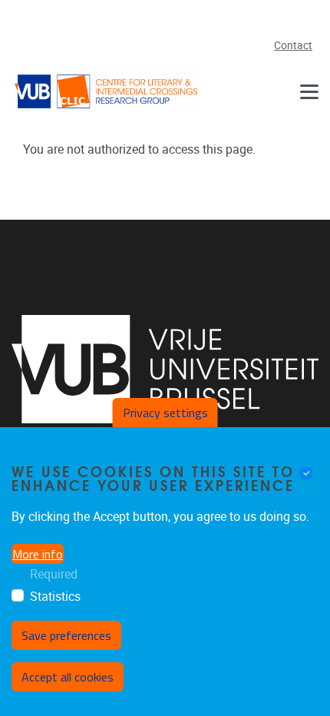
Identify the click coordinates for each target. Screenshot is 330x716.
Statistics (55, 596)
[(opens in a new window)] (165, 369)
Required (54, 574)
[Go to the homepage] (107, 91)
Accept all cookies (67, 677)
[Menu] (309, 91)
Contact (293, 45)
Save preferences (66, 635)
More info (37, 554)
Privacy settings (165, 412)
